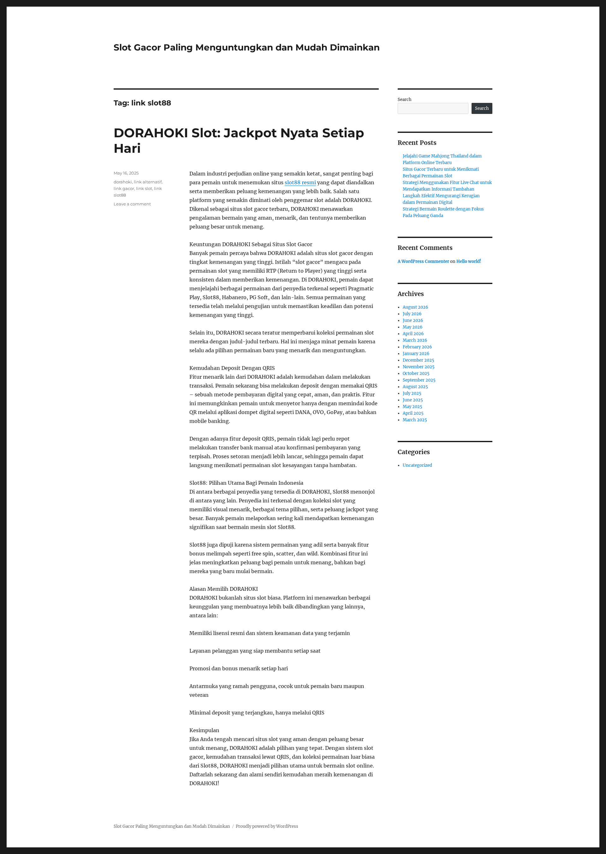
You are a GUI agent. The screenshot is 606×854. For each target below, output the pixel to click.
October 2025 (416, 373)
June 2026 (413, 320)
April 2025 (413, 413)
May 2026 (413, 327)
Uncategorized (417, 465)
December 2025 (418, 360)
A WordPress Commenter (423, 261)
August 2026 (415, 307)
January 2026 (416, 353)
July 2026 (412, 314)
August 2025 (415, 386)
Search (405, 99)
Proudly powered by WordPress (267, 826)
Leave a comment (132, 203)
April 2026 (413, 333)
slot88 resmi (300, 182)
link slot (144, 188)
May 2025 (412, 406)
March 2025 (415, 420)
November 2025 (419, 367)
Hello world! (468, 261)
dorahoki (123, 181)
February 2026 (417, 347)
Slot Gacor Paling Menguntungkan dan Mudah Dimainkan (247, 47)
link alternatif (148, 181)
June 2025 (413, 400)
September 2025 (419, 380)
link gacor (124, 188)
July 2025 (412, 393)
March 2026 (415, 340)
